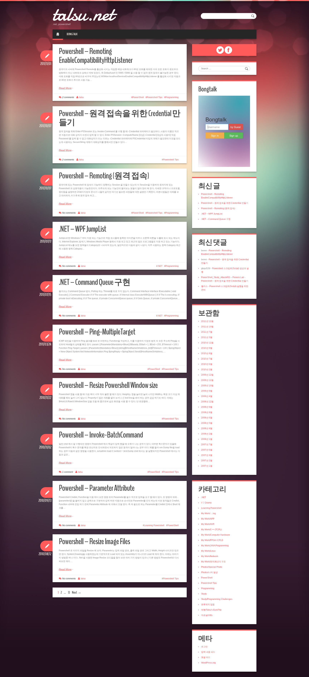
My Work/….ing (208, 513)
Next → (76, 592)
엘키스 (204, 286)
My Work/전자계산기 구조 (213, 561)
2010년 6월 (206, 364)
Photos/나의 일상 (209, 572)
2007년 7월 (206, 444)
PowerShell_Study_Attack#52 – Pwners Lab (222, 277)
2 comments (68, 97)
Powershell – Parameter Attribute (96, 488)
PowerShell (138, 97)
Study (204, 594)
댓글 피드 (205, 657)
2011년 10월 (207, 326)
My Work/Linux (208, 551)
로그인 (204, 646)
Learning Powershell (154, 525)
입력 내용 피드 (208, 652)
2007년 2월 (206, 460)
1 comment (67, 472)
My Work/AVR (207, 524)
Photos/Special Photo (211, 567)
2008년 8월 (206, 412)
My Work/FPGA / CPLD (212, 540)
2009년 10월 (207, 385)
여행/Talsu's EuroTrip (211, 610)
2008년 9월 (206, 407)
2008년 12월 (207, 401)
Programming (172, 97)
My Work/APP (207, 519)
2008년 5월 (206, 423)
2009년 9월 (206, 391)
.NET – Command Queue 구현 (94, 282)
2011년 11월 (207, 321)
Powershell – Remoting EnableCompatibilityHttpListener (96, 56)
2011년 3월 (206, 337)
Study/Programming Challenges (216, 599)
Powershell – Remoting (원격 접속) (104, 175)
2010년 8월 (206, 353)
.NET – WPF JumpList (82, 229)
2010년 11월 (207, 342)
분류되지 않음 (208, 604)
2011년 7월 (206, 332)
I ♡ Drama (206, 502)
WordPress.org (208, 662)
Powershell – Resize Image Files (94, 541)
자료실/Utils (206, 615)
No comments (69, 213)
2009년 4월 (206, 396)
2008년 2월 (206, 434)
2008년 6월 (206, 417)
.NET (160, 266)
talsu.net (83, 14)
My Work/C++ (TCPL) (211, 529)
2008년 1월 (206, 439)
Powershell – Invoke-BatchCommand (101, 434)
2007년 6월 (206, 450)
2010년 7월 (206, 359)
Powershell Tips (154, 97)
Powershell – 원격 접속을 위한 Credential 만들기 (119, 118)
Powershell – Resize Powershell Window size (108, 385)
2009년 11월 (207, 380)
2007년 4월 (206, 455)
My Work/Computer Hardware (215, 535)
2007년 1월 (206, 466)
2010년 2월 (206, 369)
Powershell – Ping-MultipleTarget (97, 331)
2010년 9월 (206, 348)
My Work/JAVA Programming (215, 545)
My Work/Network (209, 556)
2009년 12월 (207, 375)
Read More (65, 88)
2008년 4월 (206, 428)
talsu (81, 97)
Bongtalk (72, 34)
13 (69, 592)
